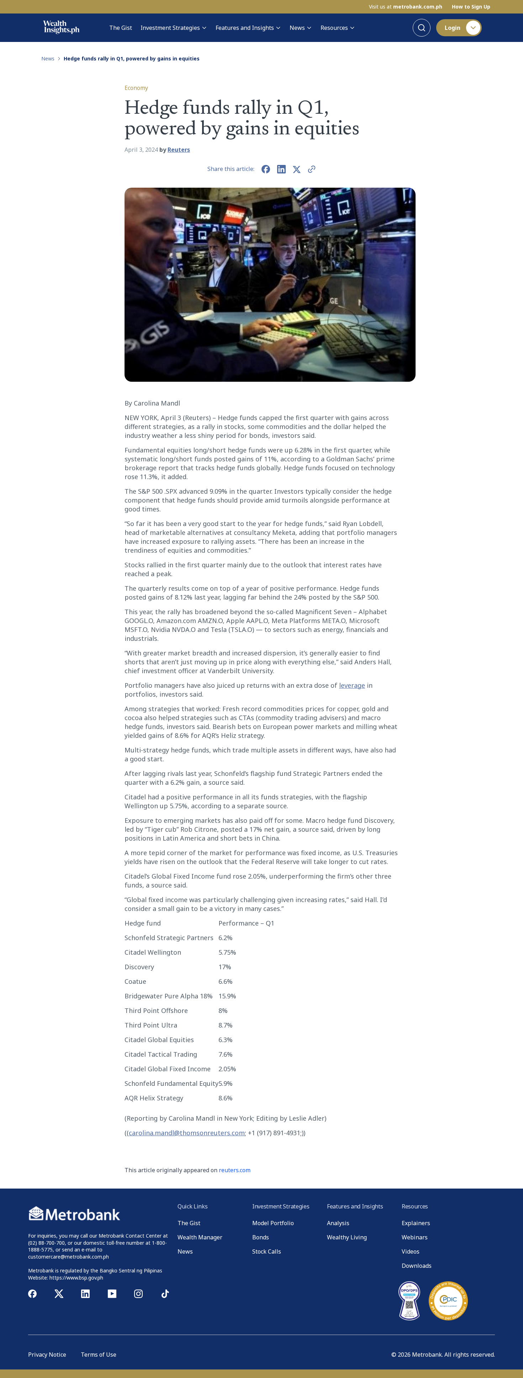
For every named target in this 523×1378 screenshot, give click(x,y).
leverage (352, 685)
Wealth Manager (200, 1237)
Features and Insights (245, 28)
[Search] (421, 28)
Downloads (417, 1266)
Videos (410, 1251)
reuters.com (234, 1170)
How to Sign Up (471, 6)
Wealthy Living (347, 1237)
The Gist (120, 28)
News (297, 28)
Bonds (260, 1237)
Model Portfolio (273, 1223)
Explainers (416, 1223)
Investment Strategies (170, 28)
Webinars (415, 1237)
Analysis (338, 1223)
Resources (334, 28)
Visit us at (405, 6)
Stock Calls (266, 1251)
